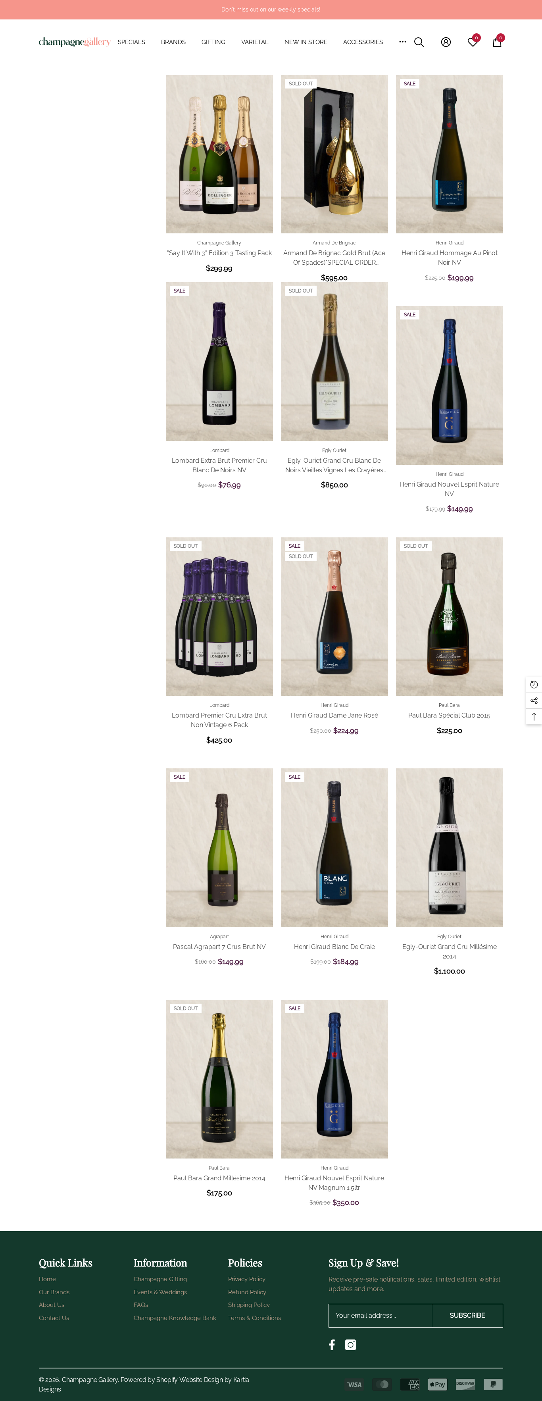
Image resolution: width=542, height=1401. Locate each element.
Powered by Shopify (149, 1380)
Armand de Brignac (334, 243)
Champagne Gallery (219, 243)
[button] (135, 42)
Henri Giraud (449, 243)
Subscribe (467, 1315)
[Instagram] (350, 1345)
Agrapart (219, 936)
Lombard (219, 450)
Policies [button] (245, 1262)
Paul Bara (449, 705)
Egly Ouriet (334, 450)
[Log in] (446, 42)
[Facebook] (332, 1345)
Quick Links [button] (65, 1262)
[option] (271, 9)
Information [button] (160, 1262)
